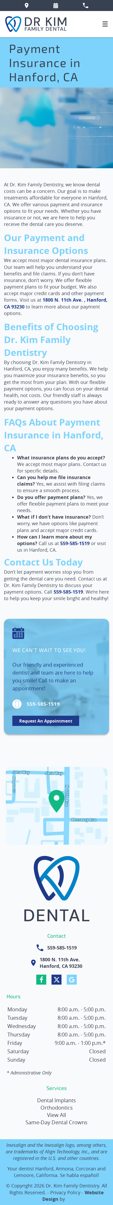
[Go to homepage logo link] (56, 890)
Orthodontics (56, 1107)
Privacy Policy (65, 1192)
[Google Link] (72, 980)
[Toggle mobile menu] (105, 24)
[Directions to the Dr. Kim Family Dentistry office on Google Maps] (27, 5)
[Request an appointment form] (55, 5)
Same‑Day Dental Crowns (56, 1122)
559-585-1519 (75, 543)
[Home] (36, 24)
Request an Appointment (45, 721)
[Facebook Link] (41, 980)
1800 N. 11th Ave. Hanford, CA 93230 (61, 962)
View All (56, 1115)
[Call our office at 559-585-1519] (85, 5)
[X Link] (56, 980)
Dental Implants (56, 1100)
